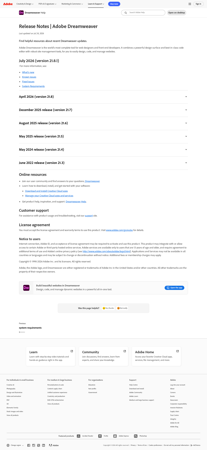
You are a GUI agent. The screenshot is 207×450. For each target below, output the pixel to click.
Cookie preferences (155, 445)
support (89, 215)
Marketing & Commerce (71, 4)
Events (172, 396)
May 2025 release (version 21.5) (41, 136)
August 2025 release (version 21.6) (43, 123)
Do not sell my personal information (176, 445)
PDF (8, 400)
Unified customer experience (57, 392)
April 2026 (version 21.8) (36, 97)
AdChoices (196, 445)
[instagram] (33, 445)
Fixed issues (28, 81)
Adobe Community (135, 392)
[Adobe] (8, 4)
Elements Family (12, 408)
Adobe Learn (133, 396)
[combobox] (143, 12)
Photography (11, 389)
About (172, 389)
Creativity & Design (23, 4)
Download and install (136, 389)
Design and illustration (14, 392)
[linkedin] (43, 445)
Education (91, 385)
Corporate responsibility (178, 404)
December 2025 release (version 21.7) (45, 110)
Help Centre (133, 385)
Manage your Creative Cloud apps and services (49, 195)
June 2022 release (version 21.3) (41, 163)
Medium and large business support (141, 400)
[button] (190, 4)
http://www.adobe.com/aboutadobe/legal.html (106, 251)
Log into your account (177, 385)
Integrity (173, 419)
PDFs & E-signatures (46, 4)
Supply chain (174, 411)
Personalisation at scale (55, 385)
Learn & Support (95, 4)
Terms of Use (142, 445)
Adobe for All (174, 423)
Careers (173, 392)
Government (92, 392)
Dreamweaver (92, 181)
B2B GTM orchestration (55, 400)
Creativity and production (56, 396)
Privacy (133, 445)
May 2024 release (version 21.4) (41, 149)
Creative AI (10, 385)
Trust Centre (174, 415)
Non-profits (92, 389)
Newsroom (174, 400)
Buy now (114, 4)
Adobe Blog (174, 427)
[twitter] (38, 445)
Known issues (29, 76)
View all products (13, 415)
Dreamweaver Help (76, 201)
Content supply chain (54, 389)
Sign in (198, 4)
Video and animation (14, 396)
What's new (28, 72)
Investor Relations (176, 408)
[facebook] (28, 445)
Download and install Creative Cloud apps (46, 191)
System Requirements (33, 86)
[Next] (146, 330)
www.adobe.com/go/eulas (119, 230)
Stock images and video (15, 411)
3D (8, 404)
